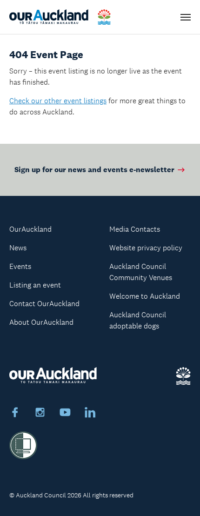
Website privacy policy (145, 248)
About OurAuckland (41, 322)
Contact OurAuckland (44, 303)
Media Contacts (134, 229)
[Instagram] (40, 413)
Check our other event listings (58, 101)
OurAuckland (30, 229)
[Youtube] (65, 413)
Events (20, 266)
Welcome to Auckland (144, 296)
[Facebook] (14, 413)
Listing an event (35, 285)
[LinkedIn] (90, 413)
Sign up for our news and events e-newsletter (94, 169)
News (18, 248)
